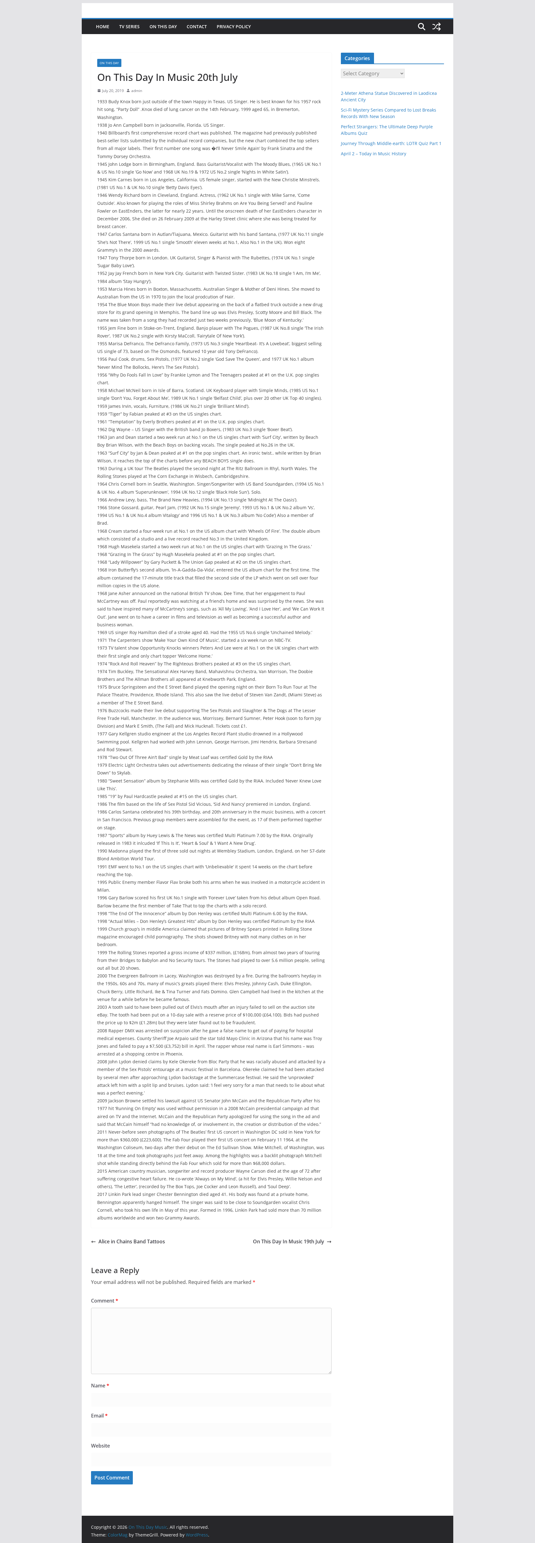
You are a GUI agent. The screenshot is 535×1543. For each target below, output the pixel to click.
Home (102, 26)
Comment (104, 1300)
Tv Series (129, 26)
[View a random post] (436, 26)
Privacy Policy (234, 26)
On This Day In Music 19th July (288, 1241)
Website (100, 1445)
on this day (163, 26)
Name (100, 1385)
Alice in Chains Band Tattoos (131, 1241)
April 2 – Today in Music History (373, 154)
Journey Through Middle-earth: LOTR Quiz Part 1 (391, 143)
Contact (197, 26)
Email (99, 1415)
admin (136, 90)
